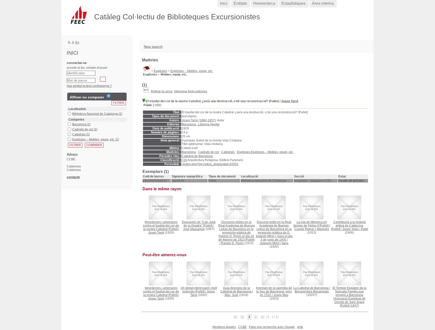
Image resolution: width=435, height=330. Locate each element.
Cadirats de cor (208, 152)
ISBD (158, 105)
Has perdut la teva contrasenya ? (89, 86)
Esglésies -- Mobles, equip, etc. (191, 71)
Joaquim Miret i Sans (274, 243)
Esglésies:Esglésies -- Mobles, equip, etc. (265, 152)
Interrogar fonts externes (190, 91)
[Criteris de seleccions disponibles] (146, 91)
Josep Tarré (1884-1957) (199, 120)
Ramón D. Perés (232, 243)
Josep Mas (280, 295)
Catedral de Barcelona (197, 156)
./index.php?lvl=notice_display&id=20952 (210, 164)
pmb (300, 327)
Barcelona (189, 152)
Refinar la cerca (161, 91)
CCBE (242, 327)
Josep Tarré (289, 101)
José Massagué (194, 229)
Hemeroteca (264, 3)
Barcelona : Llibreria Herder (201, 124)
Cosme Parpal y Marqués (311, 229)
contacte (73, 177)
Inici (223, 3)
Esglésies (160, 71)
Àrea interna (323, 3)
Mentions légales (224, 327)
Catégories (76, 119)
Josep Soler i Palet (355, 229)
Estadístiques (293, 3)
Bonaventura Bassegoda (312, 291)
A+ (77, 42)
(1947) (350, 296)
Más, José (231, 295)
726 (184, 160)
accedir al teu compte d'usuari (87, 67)
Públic (147, 105)
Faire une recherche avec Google (272, 327)
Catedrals (228, 152)
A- (69, 42)
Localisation (77, 109)
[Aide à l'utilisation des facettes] (108, 96)
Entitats (240, 3)
